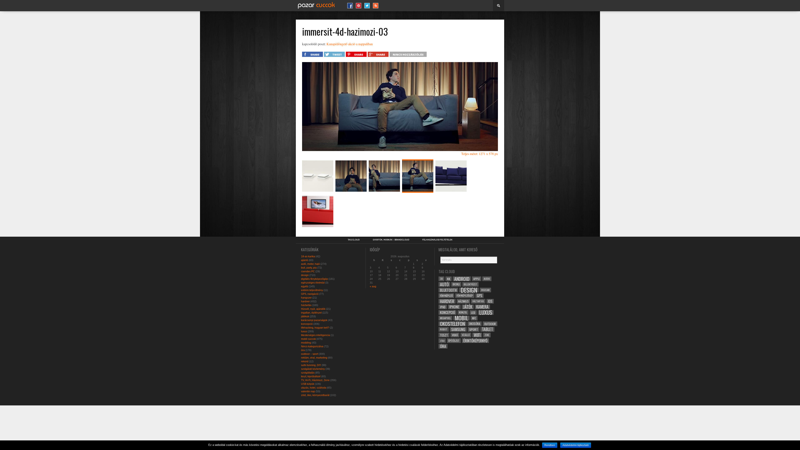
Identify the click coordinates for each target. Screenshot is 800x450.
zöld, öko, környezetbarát (315, 395)
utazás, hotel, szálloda (313, 387)
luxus (304, 331)
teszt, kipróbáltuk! (311, 376)
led (473, 312)
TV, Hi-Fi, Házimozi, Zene (315, 380)
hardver (305, 301)
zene (487, 335)
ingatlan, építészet (311, 312)
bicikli (456, 284)
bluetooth (448, 290)
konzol (463, 312)
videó (455, 335)
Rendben (549, 445)
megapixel (445, 318)
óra (303, 350)
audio (487, 278)
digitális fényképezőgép (314, 279)
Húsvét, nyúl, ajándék (313, 309)
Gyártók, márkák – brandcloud (391, 240)
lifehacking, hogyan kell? (315, 327)
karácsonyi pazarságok (314, 320)
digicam (485, 290)
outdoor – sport (309, 353)
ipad (442, 307)
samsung (458, 329)
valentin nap (308, 391)
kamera (482, 307)
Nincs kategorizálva (312, 346)
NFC (474, 318)
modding (306, 342)
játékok (305, 316)
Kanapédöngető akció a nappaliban (349, 44)
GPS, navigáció (310, 293)
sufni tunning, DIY (311, 365)
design (305, 275)
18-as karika (308, 256)
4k (448, 278)
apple (476, 279)
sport (473, 329)
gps (479, 295)
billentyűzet (470, 284)
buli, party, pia (309, 267)
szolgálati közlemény (313, 369)
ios (490, 301)
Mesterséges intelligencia (315, 335)
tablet (487, 329)
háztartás (306, 305)
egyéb (304, 286)
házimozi (463, 301)
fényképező (446, 296)
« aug (373, 286)
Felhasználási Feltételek (437, 240)
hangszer (306, 297)
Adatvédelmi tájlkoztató (575, 445)
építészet (453, 341)
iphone (454, 307)
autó (444, 284)
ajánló (304, 260)
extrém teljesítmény (312, 290)
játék (467, 307)
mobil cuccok (308, 339)
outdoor (490, 323)
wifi (477, 335)
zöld (442, 340)
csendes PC (308, 271)
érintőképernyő (475, 340)
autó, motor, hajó (310, 263)
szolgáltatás (308, 372)
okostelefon (452, 323)
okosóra (474, 323)
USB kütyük (307, 383)
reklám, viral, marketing (314, 357)
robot (443, 329)
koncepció (307, 323)
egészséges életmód (313, 282)
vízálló (466, 335)
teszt (444, 335)
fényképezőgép (465, 296)
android (461, 278)
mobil (461, 318)
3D (441, 278)
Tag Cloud (354, 240)
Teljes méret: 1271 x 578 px (479, 153)
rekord (304, 361)
